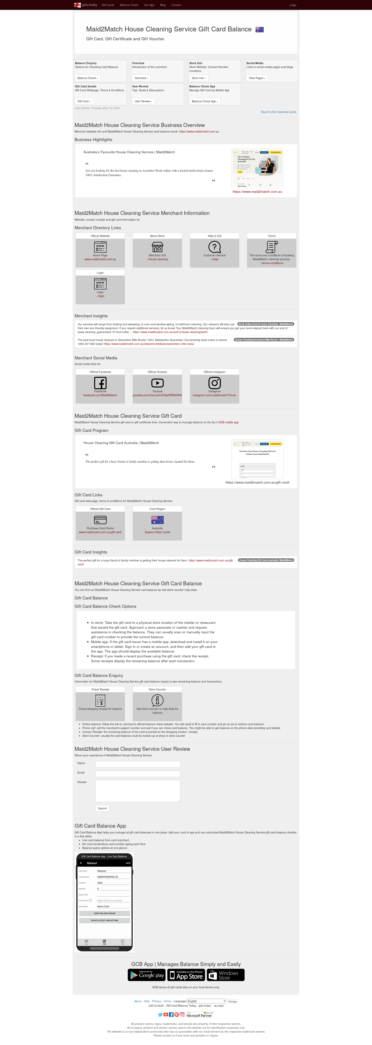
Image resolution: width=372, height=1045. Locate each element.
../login (100, 296)
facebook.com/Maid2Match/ (100, 395)
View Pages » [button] (257, 78)
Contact (176, 5)
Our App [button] (149, 5)
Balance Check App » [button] (205, 101)
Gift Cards (108, 5)
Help (147, 1001)
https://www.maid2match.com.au (199, 131)
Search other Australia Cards (278, 112)
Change (232, 1001)
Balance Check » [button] (88, 78)
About (137, 1001)
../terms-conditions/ (271, 263)
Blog (163, 5)
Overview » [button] (141, 78)
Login (293, 5)
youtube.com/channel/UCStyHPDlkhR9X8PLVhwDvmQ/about (170, 395)
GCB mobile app (228, 422)
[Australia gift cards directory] (260, 28)
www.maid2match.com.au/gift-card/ (100, 532)
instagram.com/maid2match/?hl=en (214, 395)
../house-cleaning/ (157, 259)
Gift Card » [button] (84, 101)
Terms (167, 1001)
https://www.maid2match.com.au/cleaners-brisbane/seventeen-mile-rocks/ (149, 344)
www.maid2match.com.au (100, 259)
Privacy (156, 1001)
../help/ (214, 259)
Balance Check (129, 5)
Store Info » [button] (199, 78)
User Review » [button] (143, 101)
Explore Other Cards (157, 532)
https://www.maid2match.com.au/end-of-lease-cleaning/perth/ (170, 332)
